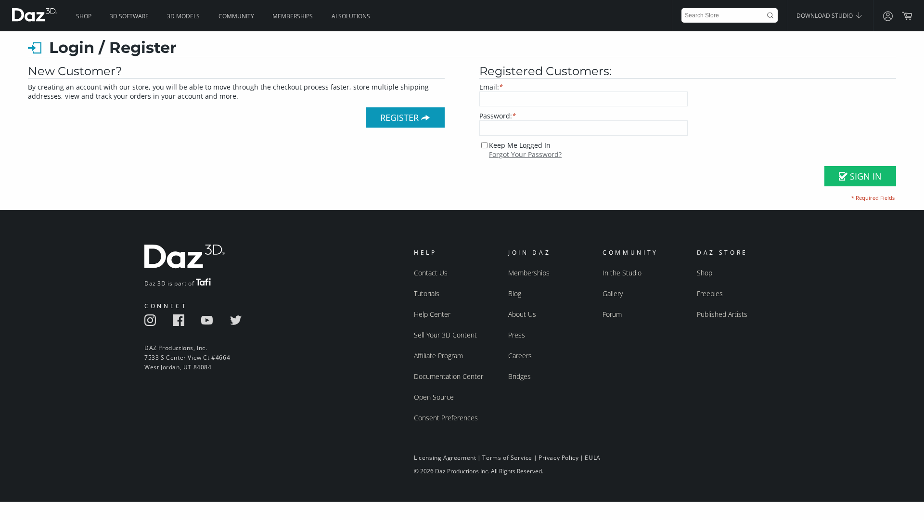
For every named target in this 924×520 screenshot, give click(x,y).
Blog (514, 293)
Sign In (864, 176)
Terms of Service (507, 458)
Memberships (292, 16)
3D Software (129, 16)
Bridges (519, 376)
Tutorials (426, 293)
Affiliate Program (438, 355)
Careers (520, 355)
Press (516, 334)
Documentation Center (448, 376)
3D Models (183, 16)
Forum (612, 314)
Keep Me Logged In (520, 145)
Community (236, 16)
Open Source (434, 397)
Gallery (613, 293)
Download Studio (825, 16)
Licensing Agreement (445, 458)
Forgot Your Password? (525, 154)
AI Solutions (351, 16)
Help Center (432, 314)
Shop (83, 16)
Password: (497, 115)
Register (400, 117)
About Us (522, 314)
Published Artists (722, 314)
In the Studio (622, 272)
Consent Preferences (446, 417)
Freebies (710, 293)
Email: (491, 86)
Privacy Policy (558, 458)
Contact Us (431, 272)
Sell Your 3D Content (445, 334)
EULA (592, 458)
